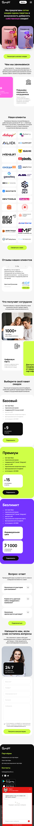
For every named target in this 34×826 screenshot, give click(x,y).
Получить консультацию (17, 731)
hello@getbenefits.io (7, 772)
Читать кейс (26, 288)
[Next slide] (25, 266)
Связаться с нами (17, 248)
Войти (23, 2)
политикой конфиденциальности (16, 726)
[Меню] (30, 2)
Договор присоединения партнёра (12, 763)
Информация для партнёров (10, 757)
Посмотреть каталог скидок (17, 56)
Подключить (10, 440)
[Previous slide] (8, 266)
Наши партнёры (6, 760)
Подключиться (17, 623)
